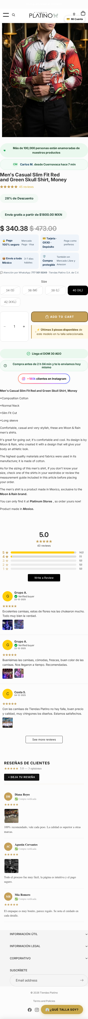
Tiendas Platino (49, 992)
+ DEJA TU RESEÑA (21, 777)
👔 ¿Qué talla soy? (62, 1009)
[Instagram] (36, 1009)
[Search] (13, 14)
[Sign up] (82, 980)
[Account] (74, 14)
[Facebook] (29, 1009)
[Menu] (5, 14)
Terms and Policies (44, 1000)
